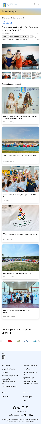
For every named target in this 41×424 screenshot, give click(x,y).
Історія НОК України (8, 369)
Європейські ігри (28, 378)
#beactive (5, 36)
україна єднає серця (21, 39)
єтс (32, 36)
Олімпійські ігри (28, 369)
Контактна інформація (9, 386)
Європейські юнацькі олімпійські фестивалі (30, 382)
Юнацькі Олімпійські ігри (30, 373)
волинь (5, 39)
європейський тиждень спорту (19, 36)
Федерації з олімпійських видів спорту (8, 381)
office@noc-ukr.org (20, 411)
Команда (5, 372)
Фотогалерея (17, 18)
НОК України (6, 18)
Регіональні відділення (10, 376)
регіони (11, 39)
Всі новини (5, 397)
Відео (24, 400)
